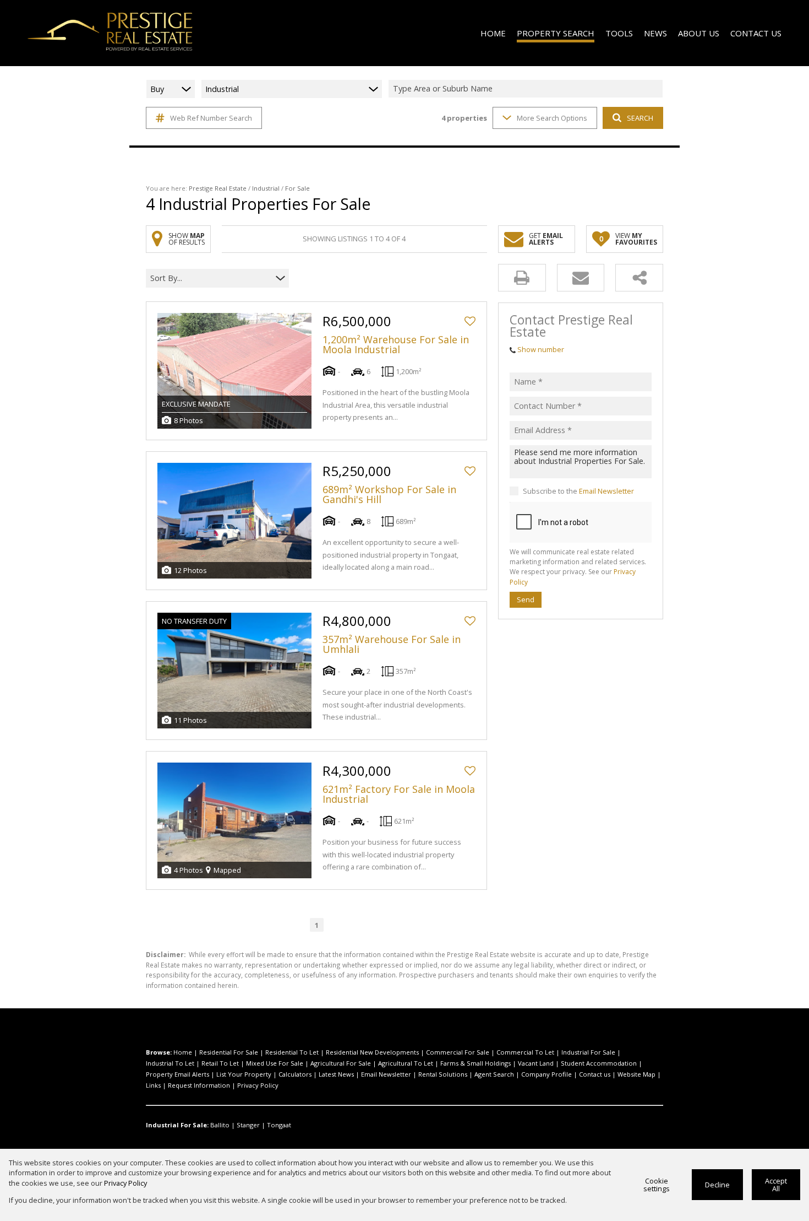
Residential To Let (292, 1052)
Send (525, 599)
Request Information (199, 1085)
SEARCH (640, 118)
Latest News (336, 1074)
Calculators (294, 1074)
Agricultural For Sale (340, 1063)
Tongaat (279, 1125)
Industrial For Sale (588, 1052)
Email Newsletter (606, 491)
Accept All (776, 1185)
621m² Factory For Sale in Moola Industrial (398, 794)
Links (153, 1085)
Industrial (266, 188)
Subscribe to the (578, 491)
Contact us (594, 1074)
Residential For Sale (228, 1052)
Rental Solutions (442, 1074)
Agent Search (494, 1074)
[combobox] (527, 89)
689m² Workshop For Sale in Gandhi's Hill (389, 494)
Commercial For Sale (457, 1052)
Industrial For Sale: (177, 1125)
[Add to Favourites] (469, 321)
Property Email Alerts (177, 1074)
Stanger (248, 1125)
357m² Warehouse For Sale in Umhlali (391, 644)
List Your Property (243, 1074)
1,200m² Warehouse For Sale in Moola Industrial (395, 344)
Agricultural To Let (405, 1063)
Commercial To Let (525, 1052)
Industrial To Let (170, 1063)
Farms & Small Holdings (475, 1063)
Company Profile (546, 1074)
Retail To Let (220, 1063)
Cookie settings (656, 1185)
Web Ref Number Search (211, 118)
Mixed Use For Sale (274, 1063)
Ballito (219, 1125)
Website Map (636, 1074)
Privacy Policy (257, 1085)
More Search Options (552, 118)
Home (182, 1052)
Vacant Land (536, 1063)
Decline (717, 1185)
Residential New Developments (372, 1052)
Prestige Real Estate (218, 188)
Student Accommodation (599, 1063)
